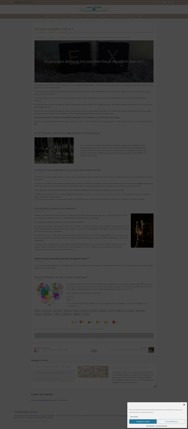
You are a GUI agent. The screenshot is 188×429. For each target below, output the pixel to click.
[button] (184, 405)
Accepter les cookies (143, 421)
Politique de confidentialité (161, 425)
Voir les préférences (171, 421)
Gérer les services (134, 416)
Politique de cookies (150, 425)
